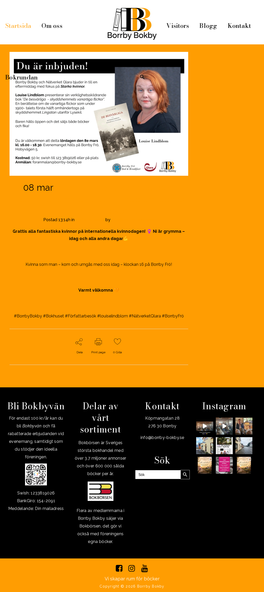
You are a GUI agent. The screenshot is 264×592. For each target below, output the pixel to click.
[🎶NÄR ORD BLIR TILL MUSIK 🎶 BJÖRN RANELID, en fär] (243, 465)
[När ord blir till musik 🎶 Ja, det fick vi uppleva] (243, 426)
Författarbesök (90, 219)
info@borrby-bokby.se (132, 219)
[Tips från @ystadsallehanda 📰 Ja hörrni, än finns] (224, 445)
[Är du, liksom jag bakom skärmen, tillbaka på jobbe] (243, 445)
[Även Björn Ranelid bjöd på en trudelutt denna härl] (224, 426)
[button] (142, 77)
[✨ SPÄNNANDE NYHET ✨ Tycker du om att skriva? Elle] (224, 465)
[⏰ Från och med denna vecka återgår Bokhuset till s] (204, 445)
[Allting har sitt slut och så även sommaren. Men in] (204, 465)
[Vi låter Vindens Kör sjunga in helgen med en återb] (204, 426)
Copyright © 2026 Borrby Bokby (132, 586)
